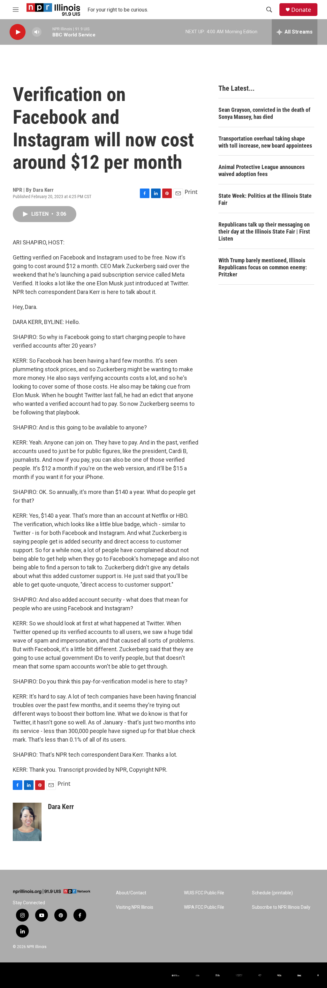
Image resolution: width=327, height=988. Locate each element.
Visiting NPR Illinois (134, 907)
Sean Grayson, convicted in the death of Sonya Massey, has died (264, 113)
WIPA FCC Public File (204, 907)
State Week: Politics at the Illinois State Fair (265, 199)
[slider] (47, 31)
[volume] (36, 32)
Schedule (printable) (272, 893)
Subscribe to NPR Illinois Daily (281, 907)
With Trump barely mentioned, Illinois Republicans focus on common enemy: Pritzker (262, 267)
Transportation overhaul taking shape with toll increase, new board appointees (265, 142)
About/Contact (131, 893)
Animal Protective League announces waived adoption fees (261, 170)
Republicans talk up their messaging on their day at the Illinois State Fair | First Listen (264, 231)
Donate (301, 9)
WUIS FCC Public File (204, 893)
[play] (17, 32)
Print (191, 192)
